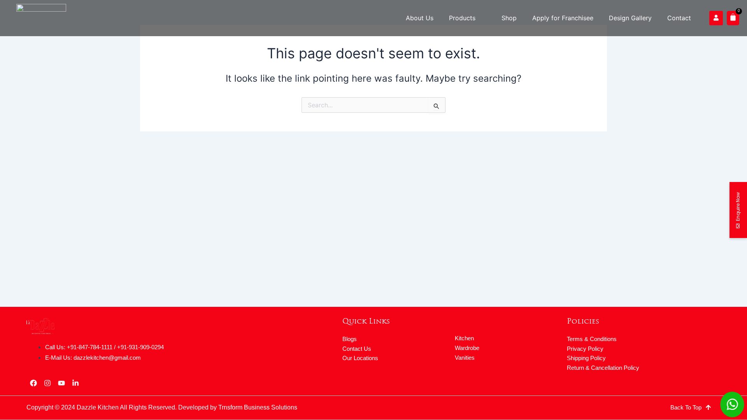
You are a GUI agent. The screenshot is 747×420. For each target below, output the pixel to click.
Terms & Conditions (592, 339)
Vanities (465, 357)
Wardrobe (467, 348)
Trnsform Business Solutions (257, 407)
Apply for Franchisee (562, 18)
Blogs (349, 339)
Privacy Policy (585, 348)
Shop (509, 18)
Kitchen (464, 338)
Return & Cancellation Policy (603, 367)
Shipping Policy (586, 358)
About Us (419, 18)
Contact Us (356, 348)
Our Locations (360, 358)
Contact (679, 18)
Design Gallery (630, 18)
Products (462, 18)
